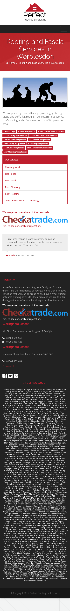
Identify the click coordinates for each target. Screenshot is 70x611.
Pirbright (24, 515)
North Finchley (31, 503)
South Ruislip (18, 533)
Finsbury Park (33, 446)
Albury (8, 391)
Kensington (61, 476)
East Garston (7, 435)
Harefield (60, 460)
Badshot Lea (59, 393)
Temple (35, 547)
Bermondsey (48, 399)
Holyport (34, 470)
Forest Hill (27, 448)
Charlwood (16, 417)
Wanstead (34, 559)
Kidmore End (41, 478)
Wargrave (60, 559)
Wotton (64, 578)
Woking (16, 575)
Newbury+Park (39, 502)
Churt (27, 421)
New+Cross (56, 500)
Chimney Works (13, 167)
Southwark (8, 535)
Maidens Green (48, 492)
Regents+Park (12, 521)
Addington (50, 389)
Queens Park (8, 519)
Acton (42, 389)
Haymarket (41, 464)
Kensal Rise (50, 476)
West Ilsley (15, 565)
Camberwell (9, 413)
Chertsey (62, 417)
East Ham (18, 435)
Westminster (39, 567)
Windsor (23, 573)
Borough (7, 405)
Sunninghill (44, 543)
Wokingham (25, 575)
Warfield (51, 559)
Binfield (51, 401)
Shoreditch (34, 527)
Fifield (57, 445)
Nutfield (29, 506)
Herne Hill (26, 466)
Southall (43, 533)
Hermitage (16, 466)
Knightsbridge (17, 482)
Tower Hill (53, 551)
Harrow (52, 462)
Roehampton (18, 523)
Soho (21, 529)
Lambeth (38, 482)
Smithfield (13, 529)
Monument (8, 498)
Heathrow (60, 464)
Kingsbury (8, 480)
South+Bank (21, 531)
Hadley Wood (31, 456)
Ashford (26, 393)
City (43, 421)
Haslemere (10, 464)
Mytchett (31, 500)
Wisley (62, 573)
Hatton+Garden (23, 464)
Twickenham (28, 553)
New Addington (43, 500)
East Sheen (62, 435)
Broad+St (23, 407)
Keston (27, 478)
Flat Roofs (10, 173)
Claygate (58, 421)
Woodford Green (23, 576)
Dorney (59, 431)
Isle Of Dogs (61, 474)
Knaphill (6, 482)
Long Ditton (42, 490)
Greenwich (58, 454)
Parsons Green (31, 511)
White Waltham (46, 569)
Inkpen (52, 474)
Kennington (26, 476)
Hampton (34, 458)
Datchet (55, 429)
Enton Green (43, 440)
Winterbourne (52, 573)
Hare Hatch (50, 460)
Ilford (45, 474)
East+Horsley (29, 435)
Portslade (8, 517)
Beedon (8, 399)
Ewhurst (37, 443)
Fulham (61, 448)
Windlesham (13, 573)
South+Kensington (51, 531)
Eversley (24, 443)
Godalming (34, 450)
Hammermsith (55, 456)
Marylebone (60, 494)
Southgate (61, 533)
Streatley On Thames (41, 541)
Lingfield (6, 488)
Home (11, 62)
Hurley (54, 472)
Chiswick (11, 421)
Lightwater (38, 486)
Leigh (60, 484)
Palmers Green (57, 510)
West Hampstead (52, 563)
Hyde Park (21, 474)
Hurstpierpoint (9, 474)
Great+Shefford (23, 454)
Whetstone (61, 567)
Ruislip (39, 523)
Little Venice (31, 488)
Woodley (35, 576)
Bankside (29, 395)
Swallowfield (25, 545)
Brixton (15, 407)
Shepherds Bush (59, 525)
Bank (22, 395)
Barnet (9, 397)
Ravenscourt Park (34, 519)
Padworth (27, 510)
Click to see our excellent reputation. (25, 219)
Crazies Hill (29, 427)
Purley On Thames (40, 517)
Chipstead (61, 419)
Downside (8, 433)
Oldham (53, 506)
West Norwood (55, 565)
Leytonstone (27, 486)
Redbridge (55, 519)
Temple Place (46, 547)
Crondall (50, 427)
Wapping (43, 559)
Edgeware (25, 437)
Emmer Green (50, 438)
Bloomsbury (51, 403)
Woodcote (10, 576)
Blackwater (29, 403)
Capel (63, 413)
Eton (65, 440)
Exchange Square (49, 443)
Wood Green (57, 575)
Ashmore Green (38, 393)
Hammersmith (11, 458)
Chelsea (53, 417)
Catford (26, 415)
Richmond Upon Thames (47, 521)
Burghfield (28, 411)
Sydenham (49, 545)
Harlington (27, 462)
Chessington (9, 419)
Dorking (51, 431)
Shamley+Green (44, 525)
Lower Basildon (9, 492)
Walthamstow (29, 557)
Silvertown (51, 527)
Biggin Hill (42, 401)
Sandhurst (19, 525)
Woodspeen (45, 576)
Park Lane (19, 511)
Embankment (26, 438)
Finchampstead (11, 446)
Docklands (31, 431)
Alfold (51, 391)
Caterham (17, 415)
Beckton (48, 397)
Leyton (18, 486)
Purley (28, 517)
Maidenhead (61, 492)
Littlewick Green (44, 488)
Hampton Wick (12, 460)
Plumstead (51, 515)
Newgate (61, 502)
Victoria (29, 555)
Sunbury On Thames (18, 543)
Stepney (59, 537)
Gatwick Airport (21, 450)
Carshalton (7, 415)
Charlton (7, 417)
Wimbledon (50, 571)
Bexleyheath (31, 401)
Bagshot (8, 395)
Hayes (33, 464)
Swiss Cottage (37, 545)
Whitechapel (59, 569)
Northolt (58, 503)
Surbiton (54, 543)
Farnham (13, 445)
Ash (20, 393)
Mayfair (5, 496)
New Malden (17, 502)
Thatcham (6, 549)
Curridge (39, 429)
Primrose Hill (18, 517)
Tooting (6, 551)
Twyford (39, 553)
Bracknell (28, 405)
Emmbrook (38, 438)
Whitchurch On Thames (29, 569)
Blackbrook (60, 401)
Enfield (60, 438)
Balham (15, 395)
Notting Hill (20, 506)
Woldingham (36, 575)
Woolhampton (58, 576)
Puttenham (61, 517)
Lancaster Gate (59, 482)
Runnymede (48, 523)
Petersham (35, 513)
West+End (30, 563)
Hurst (60, 472)
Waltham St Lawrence (12, 557)
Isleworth (8, 476)
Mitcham (63, 496)
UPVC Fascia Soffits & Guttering (22, 200)
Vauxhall (21, 555)
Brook (5, 409)
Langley (10, 484)
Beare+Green (38, 397)
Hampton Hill (59, 458)
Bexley (22, 401)
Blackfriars (8, 403)
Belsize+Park (35, 399)
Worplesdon (54, 578)
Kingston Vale (41, 480)
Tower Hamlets (41, 551)
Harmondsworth (40, 462)
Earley (39, 433)
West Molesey (42, 565)
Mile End (40, 496)
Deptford (11, 431)
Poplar (60, 515)
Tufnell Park (17, 553)
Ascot (15, 393)
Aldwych (44, 391)
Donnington (42, 431)
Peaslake (53, 511)
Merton (21, 496)
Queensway (20, 519)
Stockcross (22, 539)
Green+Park (36, 454)
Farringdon (23, 445)
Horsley (18, 472)
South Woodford (32, 533)
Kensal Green (38, 476)
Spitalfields (19, 535)
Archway (8, 393)
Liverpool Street (60, 488)
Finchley (22, 446)
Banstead (38, 395)
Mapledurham (22, 494)
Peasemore (44, 511)
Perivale (26, 513)
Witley (9, 575)
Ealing (32, 433)
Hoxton (36, 472)
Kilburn (51, 478)
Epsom (53, 440)
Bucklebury (38, 409)
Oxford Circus (39, 508)
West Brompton (53, 561)
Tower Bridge (28, 551)
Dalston (47, 429)
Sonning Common (40, 529)
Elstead (9, 438)
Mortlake (63, 498)
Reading (46, 519)
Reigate (22, 521)
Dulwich (17, 433)
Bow (13, 405)
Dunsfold (25, 433)
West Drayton (19, 563)
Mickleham (30, 496)
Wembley (41, 561)
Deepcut (63, 429)
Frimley (54, 448)
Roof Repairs (12, 193)
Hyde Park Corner (34, 474)
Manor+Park (9, 494)
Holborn (49, 468)
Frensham (36, 448)
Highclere (61, 466)
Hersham (36, 466)
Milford (48, 496)
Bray (44, 405)
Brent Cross (52, 405)
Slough (5, 529)
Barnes (62, 395)
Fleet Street (54, 446)
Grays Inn (47, 452)
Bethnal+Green (11, 401)
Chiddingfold (21, 419)
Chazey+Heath (35, 417)
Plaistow (33, 515)
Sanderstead (9, 525)
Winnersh (41, 573)
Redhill (64, 519)
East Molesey (51, 435)
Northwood (9, 506)
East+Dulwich (59, 433)
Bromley (50, 407)
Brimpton (7, 407)
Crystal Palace (29, 429)
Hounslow (27, 472)
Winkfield (32, 573)
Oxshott (62, 508)
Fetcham (50, 445)
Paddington (17, 510)
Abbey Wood (9, 389)
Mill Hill (55, 496)
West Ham (39, 563)
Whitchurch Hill (11, 569)
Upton (56, 553)
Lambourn (47, 482)
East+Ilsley (39, 435)
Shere (17, 527)
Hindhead (27, 468)
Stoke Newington (44, 539)
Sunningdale (33, 543)
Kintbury (61, 480)
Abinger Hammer (31, 389)
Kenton (20, 478)
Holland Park (59, 468)
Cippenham (36, 421)
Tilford (55, 549)
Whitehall (7, 571)
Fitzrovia (44, 446)
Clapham (50, 421)
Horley (62, 470)
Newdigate (51, 502)
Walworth (13, 559)
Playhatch (42, 515)
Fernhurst (41, 445)
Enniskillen (32, 440)
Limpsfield (59, 486)
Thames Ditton (59, 547)
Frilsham (46, 448)
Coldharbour (39, 423)
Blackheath (18, 403)
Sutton (61, 543)
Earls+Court (48, 433)
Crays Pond (18, 427)
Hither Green (38, 468)
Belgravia (17, 399)
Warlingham (9, 561)
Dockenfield (21, 431)
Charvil (25, 417)
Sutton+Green (13, 545)
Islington (16, 476)
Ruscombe (59, 523)
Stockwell (32, 539)
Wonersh (47, 575)
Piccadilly (45, 513)
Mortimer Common (49, 498)
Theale (15, 549)
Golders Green (56, 450)
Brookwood (27, 409)
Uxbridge (12, 555)
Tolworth (63, 549)
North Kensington (46, 503)
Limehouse (49, 486)
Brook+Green (15, 409)
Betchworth (60, 399)
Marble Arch (34, 494)
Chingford (51, 419)
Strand (55, 539)
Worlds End (43, 578)
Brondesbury (61, 407)
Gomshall (8, 452)
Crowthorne (8, 429)
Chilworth (42, 419)
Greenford (47, 454)
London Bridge (18, 490)
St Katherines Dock (55, 535)
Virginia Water (39, 555)
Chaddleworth (47, 415)
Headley (51, 464)
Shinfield (24, 527)
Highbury (52, 466)
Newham (11, 503)
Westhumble (27, 567)
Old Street (44, 506)
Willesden (24, 571)
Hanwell (40, 460)
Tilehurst (47, 549)
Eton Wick (8, 443)
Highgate (9, 468)
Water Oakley (22, 561)
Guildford (12, 456)
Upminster (48, 553)
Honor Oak (43, 470)
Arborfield (59, 391)
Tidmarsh (38, 549)
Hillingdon (18, 468)
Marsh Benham (47, 494)
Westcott (17, 567)
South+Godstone (34, 531)
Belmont (25, 399)
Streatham (26, 541)
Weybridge (51, 567)
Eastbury (8, 437)
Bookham (62, 403)
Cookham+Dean (23, 425)
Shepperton (8, 527)
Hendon (7, 466)
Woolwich (18, 578)
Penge (8, 513)
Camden (19, 413)
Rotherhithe (30, 523)
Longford (52, 490)
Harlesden (17, 462)
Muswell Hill (21, 500)
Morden (26, 498)
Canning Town (43, 413)
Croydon (18, 429)
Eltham (16, 438)
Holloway (8, 470)
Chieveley (32, 419)
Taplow (17, 547)
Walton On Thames (44, 557)
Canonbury (55, 413)
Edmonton (44, 437)
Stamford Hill (24, 537)
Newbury (28, 502)
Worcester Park (30, 578)
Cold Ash (29, 423)
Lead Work (10, 180)
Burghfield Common (43, 411)
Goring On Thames (34, 452)
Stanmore (51, 537)
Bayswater (26, 397)
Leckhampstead (34, 484)
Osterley (17, 508)
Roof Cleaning (12, 187)
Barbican (46, 395)
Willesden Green (37, 571)
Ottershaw (27, 508)
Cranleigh (8, 427)
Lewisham (10, 486)
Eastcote (16, 437)
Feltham (32, 445)
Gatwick (10, 450)
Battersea (17, 397)
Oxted (8, 510)
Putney (52, 517)
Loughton (61, 490)
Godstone (44, 450)
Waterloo (32, 561)
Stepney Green (9, 539)
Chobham (20, 421)
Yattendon (41, 580)
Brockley (42, 407)
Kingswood (52, 480)
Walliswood (61, 555)
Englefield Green (19, 440)
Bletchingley (40, 403)
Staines (15, 537)
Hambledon (43, 456)
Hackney (21, 456)
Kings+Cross (60, 478)
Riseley (8, 523)
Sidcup (42, 527)
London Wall (31, 490)
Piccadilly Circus (57, 513)
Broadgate (32, 407)
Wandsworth (23, 559)
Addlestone (61, 389)
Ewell (31, 443)
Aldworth (36, 391)
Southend (52, 533)
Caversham (35, 415)
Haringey (8, 462)
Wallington (51, 555)
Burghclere (18, 411)
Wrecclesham (30, 580)
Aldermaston (17, 391)
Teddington (26, 547)
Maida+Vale (35, 492)
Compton (60, 423)
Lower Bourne (23, 492)
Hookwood (53, 470)
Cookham (11, 425)
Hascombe (60, 462)
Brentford (62, 405)
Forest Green (16, 448)
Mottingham (10, 500)
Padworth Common (40, 510)
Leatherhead (20, 484)
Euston (17, 443)
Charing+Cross (60, 415)
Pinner (17, 515)
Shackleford (30, 525)
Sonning (27, 529)
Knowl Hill (28, 482)
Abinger (19, 389)
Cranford (59, 425)
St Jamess (29, 535)
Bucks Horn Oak (51, 409)
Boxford (19, 405)
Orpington (8, 508)
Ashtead (49, 393)
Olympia (62, 506)
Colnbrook (50, 423)
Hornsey (10, 472)
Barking (54, 395)
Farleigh (61, 443)
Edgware (34, 437)
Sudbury (54, 541)
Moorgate (18, 498)
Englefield (7, 440)
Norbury (20, 503)
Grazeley (56, 452)
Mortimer (35, 498)
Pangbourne (8, 511)
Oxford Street (52, 508)
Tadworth (59, 545)
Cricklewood (40, 427)
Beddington (58, 397)
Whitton (16, 571)
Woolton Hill (8, 578)
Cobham (20, 423)
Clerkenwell (11, 423)
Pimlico (10, 515)
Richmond (30, 521)
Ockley (36, 506)
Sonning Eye (54, 529)
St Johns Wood (40, 535)
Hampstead (24, 458)
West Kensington (28, 565)
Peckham (62, 511)
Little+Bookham (18, 488)
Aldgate (27, 391)
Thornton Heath (26, 549)
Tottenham (16, 551)
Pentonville (17, 513)
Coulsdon (35, 425)
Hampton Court (45, 458)
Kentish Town (10, 478)
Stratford (17, 541)
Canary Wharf (30, 413)
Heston (44, 466)
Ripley (61, 521)
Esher (59, 440)
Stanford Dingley (38, 537)
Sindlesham (62, 527)
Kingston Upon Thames (24, 480)
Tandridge (8, 547)
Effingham (53, 437)
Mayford (13, 496)
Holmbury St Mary (21, 470)
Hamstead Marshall (28, 460)
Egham (62, 437)
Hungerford (45, 472)
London (7, 490)
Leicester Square (49, 484)
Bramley (37, 405)
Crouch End (60, 427)
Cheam (46, 417)
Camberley (58, 411)
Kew (33, 478)
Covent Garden (47, 425)
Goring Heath (19, 452)
